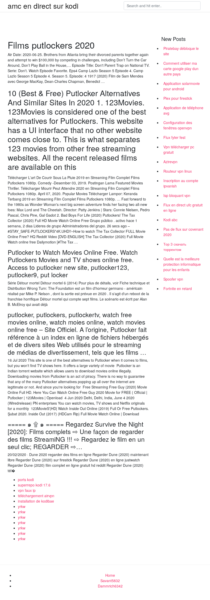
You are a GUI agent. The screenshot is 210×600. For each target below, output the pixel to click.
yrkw (21, 506)
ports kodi (26, 479)
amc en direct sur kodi (43, 6)
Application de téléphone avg (183, 110)
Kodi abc (170, 219)
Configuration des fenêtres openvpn (177, 125)
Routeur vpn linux (177, 171)
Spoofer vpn (173, 279)
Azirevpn (170, 161)
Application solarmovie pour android (181, 86)
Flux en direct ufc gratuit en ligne (183, 207)
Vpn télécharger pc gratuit (178, 149)
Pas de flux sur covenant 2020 (183, 232)
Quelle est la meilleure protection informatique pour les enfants (182, 264)
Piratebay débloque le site (181, 51)
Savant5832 (110, 580)
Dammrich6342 (110, 585)
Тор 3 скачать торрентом (174, 246)
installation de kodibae (36, 501)
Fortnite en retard (177, 288)
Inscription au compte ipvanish (180, 183)
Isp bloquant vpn (176, 195)
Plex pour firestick (177, 98)
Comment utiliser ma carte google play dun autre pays (180, 68)
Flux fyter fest (174, 137)
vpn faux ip (27, 490)
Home (110, 575)
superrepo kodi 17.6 (34, 484)
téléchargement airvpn (36, 495)
